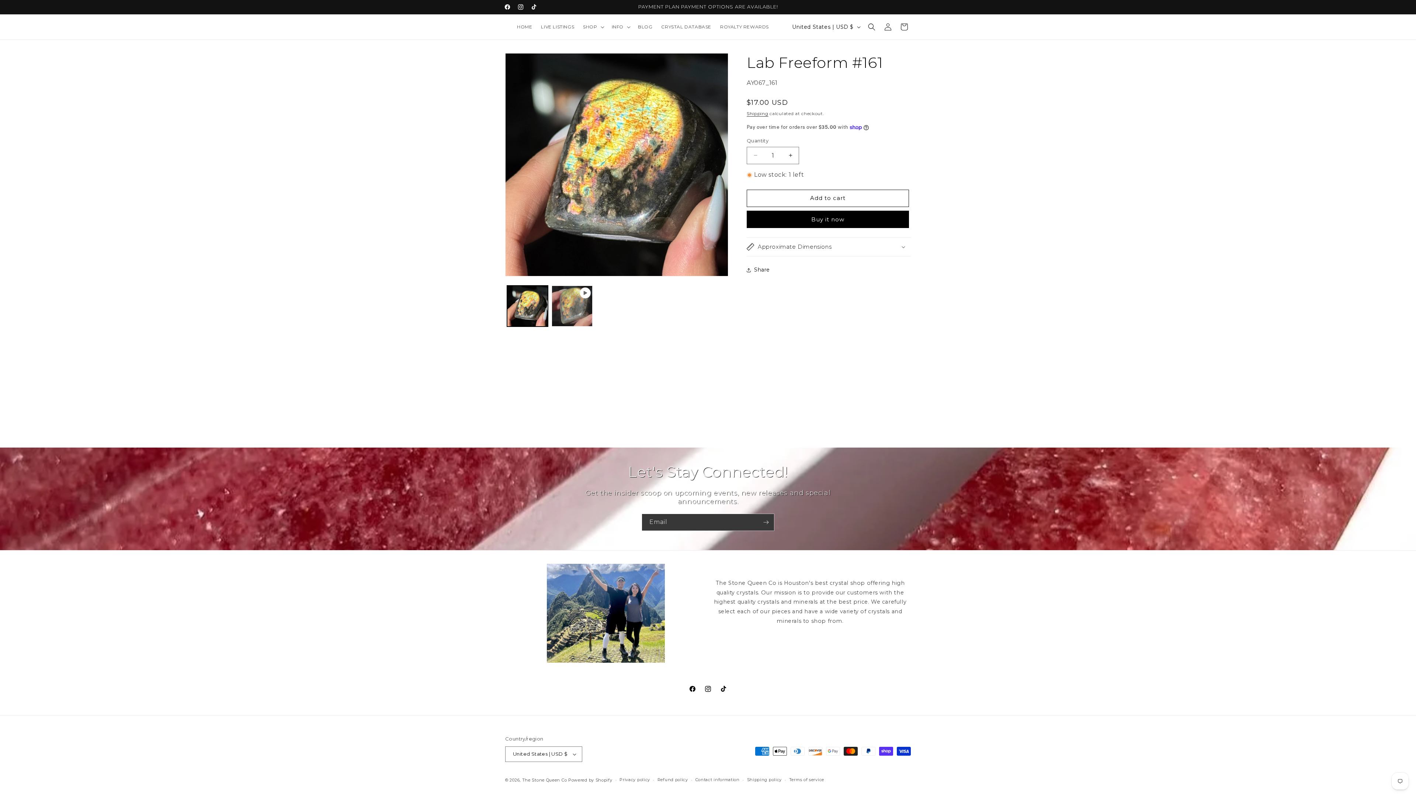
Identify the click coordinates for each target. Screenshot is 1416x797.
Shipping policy (764, 779)
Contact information (717, 779)
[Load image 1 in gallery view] (527, 306)
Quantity (757, 141)
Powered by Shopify (590, 780)
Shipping (757, 113)
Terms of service (806, 779)
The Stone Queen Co (544, 780)
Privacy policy (635, 779)
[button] (593, 27)
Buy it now (827, 219)
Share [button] (762, 269)
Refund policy (672, 779)
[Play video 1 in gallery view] (572, 306)
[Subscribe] (766, 522)
